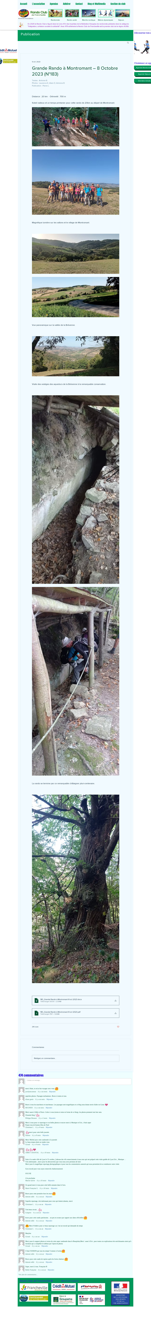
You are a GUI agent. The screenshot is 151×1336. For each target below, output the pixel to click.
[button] (128, 42)
